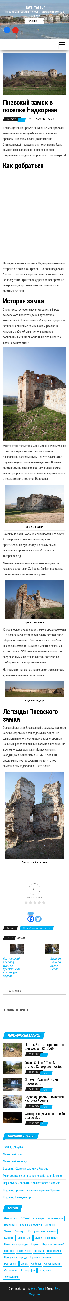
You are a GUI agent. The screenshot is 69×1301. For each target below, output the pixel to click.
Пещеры (9, 1250)
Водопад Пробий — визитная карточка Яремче (44, 1099)
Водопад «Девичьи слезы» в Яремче (25, 1168)
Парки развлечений (53, 1244)
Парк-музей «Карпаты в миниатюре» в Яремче (31, 1183)
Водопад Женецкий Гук (17, 1197)
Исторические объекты (42, 1231)
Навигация (51, 1238)
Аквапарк (38, 1218)
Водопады (10, 1225)
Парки (35, 1244)
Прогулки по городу (15, 1257)
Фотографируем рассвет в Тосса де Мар (45, 1116)
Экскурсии (45, 1270)
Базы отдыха (55, 1218)
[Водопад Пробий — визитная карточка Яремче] (12, 1101)
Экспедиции (11, 1276)
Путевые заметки (40, 1257)
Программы (54, 1250)
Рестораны (10, 1263)
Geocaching (10, 1218)
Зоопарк (20, 1231)
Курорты (9, 1238)
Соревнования (52, 1263)
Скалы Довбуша (13, 1147)
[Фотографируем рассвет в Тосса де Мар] (12, 1117)
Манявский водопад (15, 1161)
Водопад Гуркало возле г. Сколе (55, 964)
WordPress (37, 1289)
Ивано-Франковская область (36, 928)
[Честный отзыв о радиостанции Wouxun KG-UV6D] (12, 1050)
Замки (21, 938)
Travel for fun (34, 7)
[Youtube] (15, 30)
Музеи (38, 1238)
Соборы (36, 1263)
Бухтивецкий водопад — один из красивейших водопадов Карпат (11, 967)
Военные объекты (31, 1225)
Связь (24, 1263)
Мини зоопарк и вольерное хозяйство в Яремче (32, 1176)
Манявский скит (12, 1154)
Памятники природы (16, 1244)
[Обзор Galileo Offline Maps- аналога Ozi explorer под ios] (12, 1067)
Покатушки (24, 1250)
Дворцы (50, 1225)
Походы (39, 1250)
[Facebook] (7, 30)
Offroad (25, 1218)
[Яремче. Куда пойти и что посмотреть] (12, 1084)
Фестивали (10, 1270)
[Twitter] (38, 916)
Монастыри (24, 1238)
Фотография (28, 1270)
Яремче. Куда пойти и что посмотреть (42, 1081)
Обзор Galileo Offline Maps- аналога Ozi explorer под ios (43, 1065)
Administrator (45, 118)
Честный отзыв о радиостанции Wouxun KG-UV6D (45, 1046)
